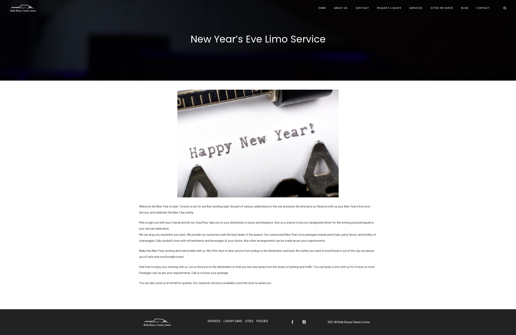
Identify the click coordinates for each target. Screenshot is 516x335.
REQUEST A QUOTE (389, 8)
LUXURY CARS (233, 321)
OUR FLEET (362, 8)
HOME (322, 8)
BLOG (464, 8)
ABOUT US (340, 8)
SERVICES (415, 8)
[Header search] (504, 8)
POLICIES (262, 321)
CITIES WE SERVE (442, 8)
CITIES (249, 321)
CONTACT (483, 8)
